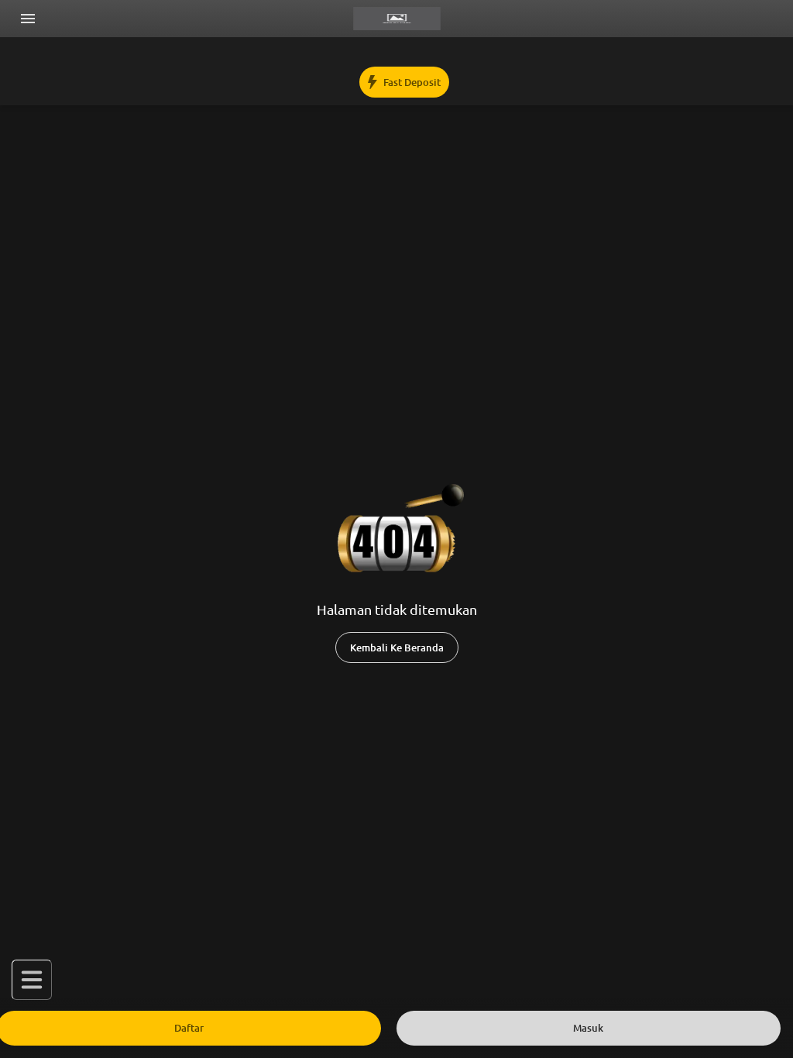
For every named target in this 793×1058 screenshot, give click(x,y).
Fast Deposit (412, 82)
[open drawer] (27, 18)
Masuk (588, 1028)
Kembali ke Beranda (397, 648)
